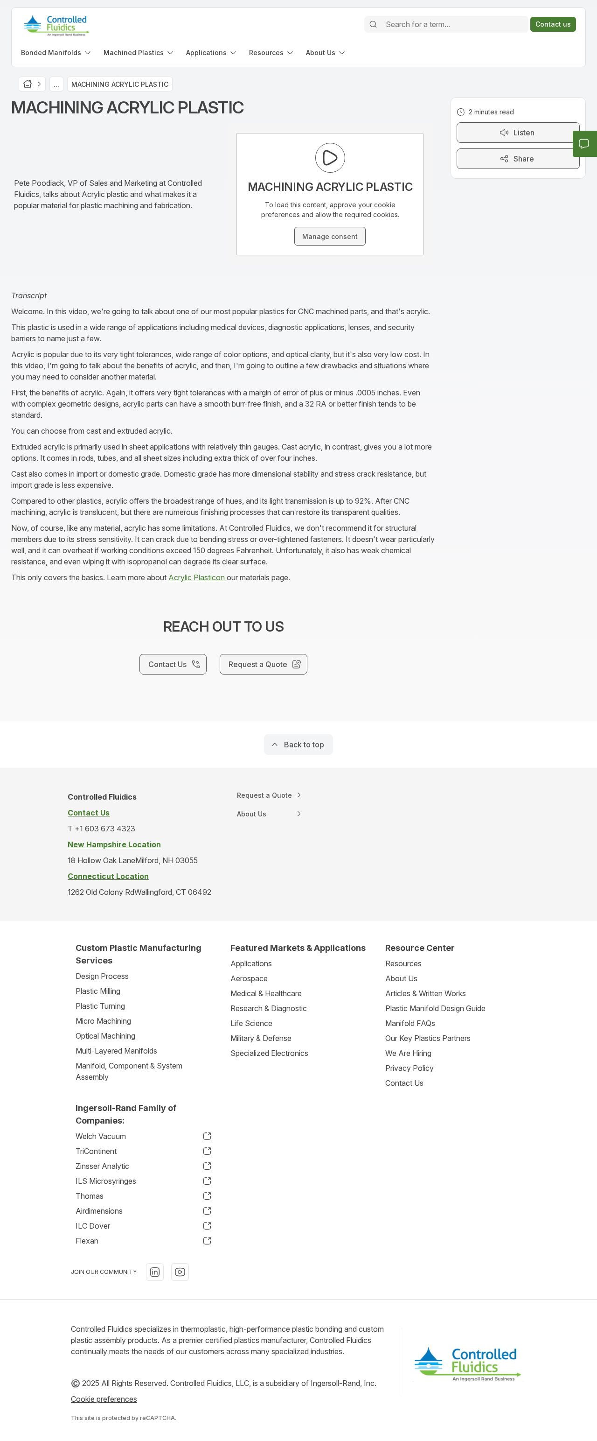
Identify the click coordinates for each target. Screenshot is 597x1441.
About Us (401, 978)
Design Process (102, 976)
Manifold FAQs (410, 1023)
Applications (251, 963)
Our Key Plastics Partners (428, 1038)
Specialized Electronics (269, 1053)
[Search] (373, 24)
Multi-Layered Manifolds (116, 1050)
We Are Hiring (408, 1053)
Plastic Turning (100, 1006)
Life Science (251, 1023)
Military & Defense (261, 1038)
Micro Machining (103, 1021)
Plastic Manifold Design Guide (435, 1008)
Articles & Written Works (425, 993)
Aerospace (249, 978)
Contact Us (404, 1083)
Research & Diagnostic (268, 1008)
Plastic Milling (98, 991)
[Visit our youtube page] (180, 1272)
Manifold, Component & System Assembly (129, 1071)
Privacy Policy (409, 1068)
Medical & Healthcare (266, 993)
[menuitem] (56, 52)
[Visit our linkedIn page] (155, 1272)
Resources (403, 963)
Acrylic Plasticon (197, 577)
